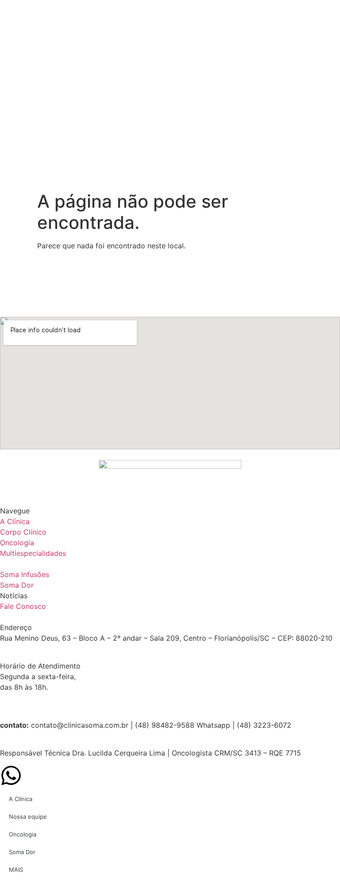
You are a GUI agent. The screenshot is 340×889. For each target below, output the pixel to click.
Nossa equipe (28, 816)
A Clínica (20, 798)
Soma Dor (22, 851)
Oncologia (22, 834)
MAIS (16, 869)
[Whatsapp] (11, 775)
